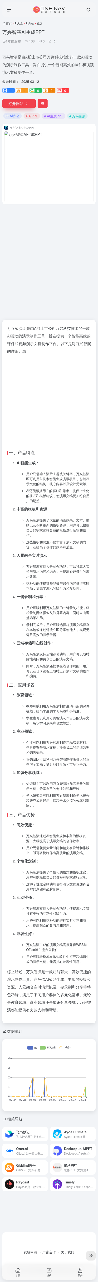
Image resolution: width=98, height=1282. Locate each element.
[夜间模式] (91, 1256)
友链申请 (30, 1252)
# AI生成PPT (53, 116)
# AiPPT (32, 116)
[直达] (45, 1134)
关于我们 (67, 1252)
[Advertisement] (49, 259)
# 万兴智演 (77, 116)
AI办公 (30, 23)
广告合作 (49, 1252)
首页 (9, 23)
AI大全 (19, 23)
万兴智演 (14, 328)
